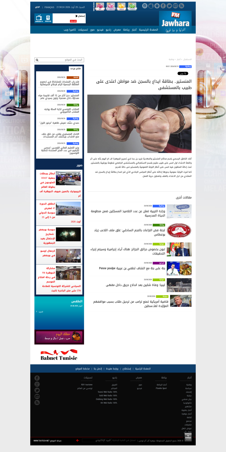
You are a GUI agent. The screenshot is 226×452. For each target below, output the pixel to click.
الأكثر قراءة (75, 68)
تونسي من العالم (84, 388)
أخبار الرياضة (162, 385)
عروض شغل (186, 428)
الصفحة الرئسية (142, 368)
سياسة (188, 388)
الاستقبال (187, 59)
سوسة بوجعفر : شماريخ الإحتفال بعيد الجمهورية (47, 236)
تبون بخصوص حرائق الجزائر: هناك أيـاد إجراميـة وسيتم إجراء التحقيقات (127, 251)
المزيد (41, 312)
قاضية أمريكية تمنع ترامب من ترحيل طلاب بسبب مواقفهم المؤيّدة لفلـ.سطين (130, 304)
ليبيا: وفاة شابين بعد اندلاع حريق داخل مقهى (135, 285)
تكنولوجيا (187, 403)
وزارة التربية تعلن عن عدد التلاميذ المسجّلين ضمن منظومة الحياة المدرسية (128, 213)
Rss (37, 402)
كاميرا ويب (70, 29)
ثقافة (75, 77)
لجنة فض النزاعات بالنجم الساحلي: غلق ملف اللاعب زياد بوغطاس (129, 232)
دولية (161, 244)
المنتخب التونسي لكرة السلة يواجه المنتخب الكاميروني (61, 110)
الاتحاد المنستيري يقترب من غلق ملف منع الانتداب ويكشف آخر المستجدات (60, 135)
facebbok (37, 378)
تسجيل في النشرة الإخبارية (124, 440)
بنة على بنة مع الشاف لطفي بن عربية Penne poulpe (132, 268)
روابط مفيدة (112, 368)
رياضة (126, 29)
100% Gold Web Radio (108, 395)
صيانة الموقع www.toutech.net (47, 441)
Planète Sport (161, 388)
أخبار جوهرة (187, 414)
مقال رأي (188, 432)
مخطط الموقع (82, 368)
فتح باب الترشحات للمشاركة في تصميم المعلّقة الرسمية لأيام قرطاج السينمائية (59, 83)
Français (49, 7)
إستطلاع (126, 368)
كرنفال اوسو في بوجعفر (47, 253)
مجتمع (189, 421)
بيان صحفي (187, 399)
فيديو (100, 29)
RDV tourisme (86, 385)
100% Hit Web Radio (109, 403)
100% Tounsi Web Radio (107, 392)
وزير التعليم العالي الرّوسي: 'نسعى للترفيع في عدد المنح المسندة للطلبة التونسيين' (60, 150)
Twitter (37, 390)
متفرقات (188, 425)
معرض (117, 29)
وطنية (171, 59)
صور (92, 29)
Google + (37, 384)
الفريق (114, 385)
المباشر (114, 388)
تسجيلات (83, 29)
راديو (108, 29)
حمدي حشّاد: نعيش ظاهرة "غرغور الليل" (59, 123)
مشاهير (188, 406)
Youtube (37, 396)
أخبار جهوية (186, 410)
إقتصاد (189, 392)
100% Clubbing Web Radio (106, 399)
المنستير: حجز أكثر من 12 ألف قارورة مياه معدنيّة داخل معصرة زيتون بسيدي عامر (58, 96)
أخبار (134, 29)
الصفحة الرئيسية (148, 29)
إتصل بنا (97, 368)
